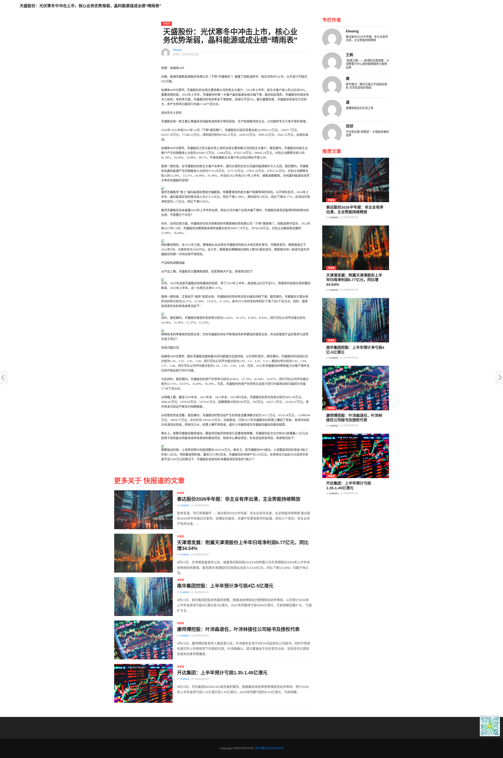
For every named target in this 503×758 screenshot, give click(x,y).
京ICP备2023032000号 (269, 748)
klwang (177, 49)
